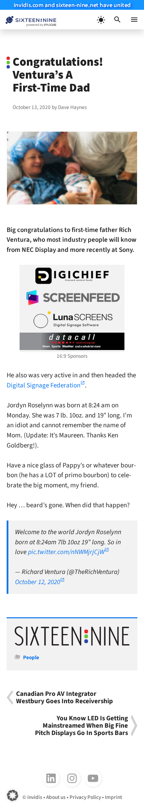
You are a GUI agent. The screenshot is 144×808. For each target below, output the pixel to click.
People (31, 657)
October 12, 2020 (37, 582)
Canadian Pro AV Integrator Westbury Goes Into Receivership (64, 697)
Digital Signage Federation (43, 385)
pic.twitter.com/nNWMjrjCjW (66, 552)
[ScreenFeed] (72, 297)
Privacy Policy (85, 797)
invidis (34, 797)
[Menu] (134, 19)
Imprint (113, 797)
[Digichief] (72, 276)
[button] (117, 19)
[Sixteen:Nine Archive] (72, 644)
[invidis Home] (28, 19)
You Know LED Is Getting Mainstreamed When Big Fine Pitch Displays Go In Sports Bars (81, 725)
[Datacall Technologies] (72, 341)
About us (56, 797)
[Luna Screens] (72, 319)
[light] (100, 19)
